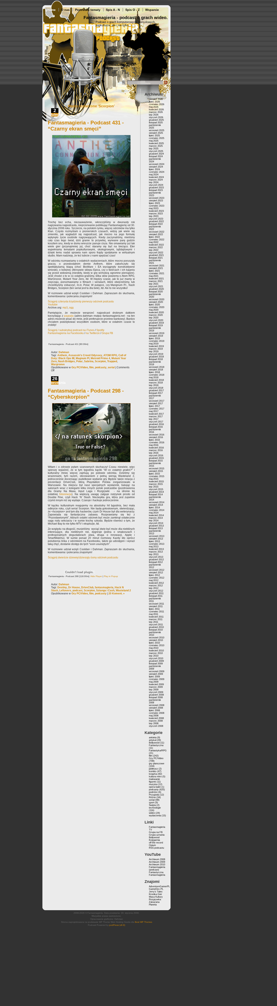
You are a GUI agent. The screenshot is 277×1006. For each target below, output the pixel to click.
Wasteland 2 (123, 590)
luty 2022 (153, 250)
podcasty (100, 367)
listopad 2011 (156, 596)
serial (111, 367)
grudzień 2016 (156, 424)
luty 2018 (153, 385)
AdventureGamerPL (159, 886)
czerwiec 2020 (156, 307)
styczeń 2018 (156, 387)
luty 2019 (153, 351)
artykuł (152, 740)
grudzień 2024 (156, 153)
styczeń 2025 (156, 151)
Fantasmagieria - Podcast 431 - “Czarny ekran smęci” (86, 126)
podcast (77, 590)
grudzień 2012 (156, 559)
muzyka (153, 784)
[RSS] (165, 83)
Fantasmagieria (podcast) (157, 868)
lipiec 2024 (154, 169)
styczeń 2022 (156, 252)
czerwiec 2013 (156, 544)
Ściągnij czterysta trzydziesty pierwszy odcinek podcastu (81, 301)
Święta (152, 805)
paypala (69, 315)
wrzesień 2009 (156, 671)
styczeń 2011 (156, 624)
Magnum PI (82, 358)
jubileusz (153, 768)
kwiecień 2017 (156, 414)
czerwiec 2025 (156, 138)
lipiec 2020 (154, 304)
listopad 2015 (156, 460)
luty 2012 (153, 588)
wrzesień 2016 (156, 434)
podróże (153, 792)
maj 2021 (153, 276)
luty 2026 (153, 114)
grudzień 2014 (156, 492)
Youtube (53, 304)
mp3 (65, 307)
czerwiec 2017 (156, 408)
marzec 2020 (156, 315)
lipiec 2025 (154, 135)
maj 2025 (153, 140)
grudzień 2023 (156, 187)
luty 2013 (153, 554)
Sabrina (88, 361)
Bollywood (154, 742)
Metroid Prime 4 (100, 358)
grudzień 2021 (156, 255)
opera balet (155, 787)
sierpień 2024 (156, 166)
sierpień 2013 (156, 538)
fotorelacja (65, 494)
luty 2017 (153, 419)
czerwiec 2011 (156, 611)
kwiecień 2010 (156, 650)
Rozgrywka (155, 899)
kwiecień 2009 (156, 684)
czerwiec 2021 (156, 273)
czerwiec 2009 (156, 679)
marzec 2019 (156, 348)
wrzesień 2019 (156, 333)
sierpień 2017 (156, 403)
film (91, 367)
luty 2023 (153, 216)
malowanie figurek (154, 780)
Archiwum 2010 (157, 864)
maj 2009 (153, 681)
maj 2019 (153, 343)
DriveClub (87, 587)
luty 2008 (153, 723)
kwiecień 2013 (156, 549)
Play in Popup (111, 576)
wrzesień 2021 (156, 265)
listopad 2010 (156, 629)
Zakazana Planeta (154, 903)
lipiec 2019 (154, 338)
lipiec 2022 (154, 237)
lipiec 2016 (154, 440)
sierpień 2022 (156, 234)
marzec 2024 (156, 179)
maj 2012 (153, 580)
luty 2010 (153, 655)
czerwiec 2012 (156, 577)
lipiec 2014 (154, 507)
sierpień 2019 (156, 335)
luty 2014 (153, 520)
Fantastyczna (156, 745)
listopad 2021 (156, 257)
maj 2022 (153, 242)
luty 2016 (153, 453)
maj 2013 (153, 546)
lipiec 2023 (154, 203)
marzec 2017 (156, 416)
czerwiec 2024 (156, 172)
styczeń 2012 (156, 590)
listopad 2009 (156, 663)
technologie (155, 807)
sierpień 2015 (156, 471)
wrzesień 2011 (156, 603)
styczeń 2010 (156, 658)
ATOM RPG (110, 355)
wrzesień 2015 (156, 468)
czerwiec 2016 (156, 442)
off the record (156, 842)
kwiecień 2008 (156, 718)
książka (153, 774)
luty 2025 (153, 148)
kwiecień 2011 (156, 616)
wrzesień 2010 (156, 637)
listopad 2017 (156, 393)
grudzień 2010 (156, 627)
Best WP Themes (143, 922)
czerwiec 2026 (156, 104)
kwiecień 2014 (156, 515)
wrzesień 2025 (156, 130)
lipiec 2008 (154, 710)
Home (51, 9)
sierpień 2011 (156, 606)
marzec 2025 (156, 146)
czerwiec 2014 (156, 510)
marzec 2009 (156, 687)
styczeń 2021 (156, 286)
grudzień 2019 (156, 322)
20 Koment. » (116, 593)
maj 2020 (153, 309)
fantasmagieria (104, 587)
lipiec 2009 (154, 676)
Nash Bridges (66, 361)
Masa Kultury (156, 896)
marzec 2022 (156, 247)
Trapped (112, 361)
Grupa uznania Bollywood (156, 836)
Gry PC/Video (79, 367)
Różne (152, 797)
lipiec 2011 (154, 609)
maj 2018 (153, 377)
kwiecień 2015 (156, 481)
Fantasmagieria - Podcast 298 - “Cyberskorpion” (86, 394)
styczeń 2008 (156, 726)
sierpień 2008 (156, 707)
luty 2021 (153, 283)
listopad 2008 (156, 697)
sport (151, 802)
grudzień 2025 (156, 120)
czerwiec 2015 (156, 476)
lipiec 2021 (154, 270)
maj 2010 (153, 648)
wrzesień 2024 (156, 164)
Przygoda (154, 794)
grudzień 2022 (156, 221)
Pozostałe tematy (87, 9)
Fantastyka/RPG (158, 750)
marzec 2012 (156, 585)
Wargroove (58, 364)
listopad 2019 (156, 325)
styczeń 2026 (156, 117)
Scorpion (100, 361)
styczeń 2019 (156, 354)
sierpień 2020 (156, 302)
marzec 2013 (156, 551)
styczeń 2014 (156, 523)
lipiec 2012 (154, 575)
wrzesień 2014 (156, 502)
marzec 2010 (156, 653)
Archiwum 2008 (157, 859)
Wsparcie (152, 9)
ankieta (152, 737)
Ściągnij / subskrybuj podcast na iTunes (71, 330)
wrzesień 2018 (156, 367)
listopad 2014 (156, 494)
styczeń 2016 (156, 455)
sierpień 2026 (156, 99)
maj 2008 (153, 715)
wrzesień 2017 (156, 400)
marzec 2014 (156, 518)
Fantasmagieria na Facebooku (66, 333)
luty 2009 (153, 689)
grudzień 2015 (156, 458)
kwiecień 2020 (156, 312)
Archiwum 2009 (157, 862)
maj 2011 (153, 614)
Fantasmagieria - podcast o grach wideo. (126, 17)
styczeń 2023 (156, 218)
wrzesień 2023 (156, 198)
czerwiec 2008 (156, 713)
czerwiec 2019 (156, 341)
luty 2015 (153, 486)
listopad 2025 (156, 122)
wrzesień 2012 (156, 570)
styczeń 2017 (156, 421)
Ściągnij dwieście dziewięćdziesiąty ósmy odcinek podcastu (83, 557)
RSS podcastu (156, 847)
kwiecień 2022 (156, 244)
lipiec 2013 (154, 541)
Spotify (100, 330)
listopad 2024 (156, 156)
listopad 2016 (156, 427)
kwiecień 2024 (156, 177)
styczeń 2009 (156, 692)
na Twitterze (93, 333)
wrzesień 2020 (156, 299)
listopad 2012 (156, 562)
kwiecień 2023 (156, 211)
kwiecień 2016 (156, 447)
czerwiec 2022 (156, 239)
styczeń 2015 (156, 489)
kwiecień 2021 (156, 278)
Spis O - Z (132, 9)
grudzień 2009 (156, 661)
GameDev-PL (156, 889)
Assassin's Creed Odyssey (85, 355)
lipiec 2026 (154, 101)
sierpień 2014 (156, 505)
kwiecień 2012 (156, 583)
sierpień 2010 (156, 640)
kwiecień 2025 (156, 143)
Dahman (64, 352)
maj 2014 (153, 512)
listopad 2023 (156, 190)
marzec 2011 (156, 619)
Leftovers (65, 590)
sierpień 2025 (156, 133)
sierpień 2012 (156, 572)
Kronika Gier (155, 894)
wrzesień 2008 (156, 705)
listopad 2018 (156, 359)
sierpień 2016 (156, 437)
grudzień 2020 (156, 289)
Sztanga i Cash (105, 590)
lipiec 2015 (154, 473)
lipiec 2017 (154, 406)
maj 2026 (153, 107)
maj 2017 (153, 411)
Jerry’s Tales (156, 891)
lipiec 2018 (154, 372)
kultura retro (155, 776)
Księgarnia (154, 840)
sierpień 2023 (156, 200)
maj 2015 (153, 479)
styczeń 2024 (156, 185)
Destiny (62, 587)
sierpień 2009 (156, 674)
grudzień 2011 (156, 593)
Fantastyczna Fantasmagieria (157, 873)
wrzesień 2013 (156, 536)
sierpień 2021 (156, 268)
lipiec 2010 (154, 642)
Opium (152, 845)
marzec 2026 (156, 112)
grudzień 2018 (156, 356)
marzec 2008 (156, 720)
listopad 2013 (156, 528)
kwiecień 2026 (156, 109)
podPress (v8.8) (117, 925)
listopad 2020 (156, 291)
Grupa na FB (156, 832)
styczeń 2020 (156, 320)
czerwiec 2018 (156, 374)
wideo (152, 813)
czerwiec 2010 (156, 645)
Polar (79, 361)
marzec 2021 (156, 281)
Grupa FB (107, 333)
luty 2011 (153, 622)
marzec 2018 (156, 382)
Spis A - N (113, 9)
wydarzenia (155, 815)
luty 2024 (153, 182)
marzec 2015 (156, 484)
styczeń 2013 (156, 557)
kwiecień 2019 (156, 346)
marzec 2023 (156, 213)
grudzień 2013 (156, 525)
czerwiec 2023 (156, 205)
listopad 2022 (156, 224)
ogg (71, 307)
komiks (152, 771)
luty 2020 (153, 317)
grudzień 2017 (156, 390)
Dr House (74, 587)
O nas (65, 9)
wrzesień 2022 (156, 231)
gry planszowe (156, 763)
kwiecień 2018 (156, 380)
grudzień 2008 (156, 694)
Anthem (62, 355)
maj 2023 (153, 208)
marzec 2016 (156, 450)
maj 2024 (153, 174)
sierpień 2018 (156, 369)
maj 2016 (153, 445)
